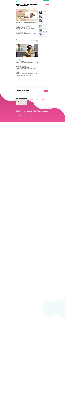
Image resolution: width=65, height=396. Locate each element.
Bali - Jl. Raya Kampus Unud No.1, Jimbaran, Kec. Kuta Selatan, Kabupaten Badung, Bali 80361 (24, 111)
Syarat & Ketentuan (38, 101)
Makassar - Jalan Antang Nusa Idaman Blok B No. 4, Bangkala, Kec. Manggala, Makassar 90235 (40, 111)
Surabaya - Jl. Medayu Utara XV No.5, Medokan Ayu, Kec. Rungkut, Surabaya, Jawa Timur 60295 (23, 110)
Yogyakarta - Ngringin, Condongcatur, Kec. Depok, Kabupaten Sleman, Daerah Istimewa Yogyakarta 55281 (40, 110)
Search (47, 4)
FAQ (36, 100)
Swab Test (29, 100)
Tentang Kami (37, 102)
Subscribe (46, 90)
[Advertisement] (31, 82)
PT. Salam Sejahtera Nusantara (21, 120)
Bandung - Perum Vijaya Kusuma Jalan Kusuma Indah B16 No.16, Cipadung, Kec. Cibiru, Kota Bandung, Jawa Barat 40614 (24, 108)
